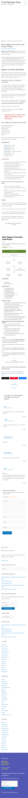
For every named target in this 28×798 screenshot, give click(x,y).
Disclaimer (5, 761)
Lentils (2, 702)
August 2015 (4, 659)
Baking (9, 48)
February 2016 (4, 646)
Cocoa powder (7, 152)
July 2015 (3, 661)
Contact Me (5, 769)
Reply (24, 416)
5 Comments (4, 48)
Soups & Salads (4, 710)
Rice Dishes (4, 706)
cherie (5, 419)
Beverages (3, 681)
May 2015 (3, 665)
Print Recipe (14, 251)
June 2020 (3, 644)
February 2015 (4, 671)
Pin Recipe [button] (15, 255)
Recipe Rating (6, 497)
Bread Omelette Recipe (6, 583)
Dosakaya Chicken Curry (6, 581)
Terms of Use (5, 764)
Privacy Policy (6, 762)
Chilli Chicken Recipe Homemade (8, 589)
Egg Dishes (3, 691)
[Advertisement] (14, 20)
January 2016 (4, 648)
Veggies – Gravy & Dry (6, 714)
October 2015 (4, 655)
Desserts (3, 689)
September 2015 (5, 657)
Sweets (3, 712)
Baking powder (7, 146)
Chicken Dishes (4, 683)
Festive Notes (4, 693)
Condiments (4, 685)
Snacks (3, 708)
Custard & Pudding (5, 687)
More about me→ (5, 560)
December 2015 (4, 650)
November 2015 (4, 652)
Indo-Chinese (4, 700)
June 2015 (3, 663)
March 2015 (4, 669)
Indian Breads (4, 698)
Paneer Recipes (4, 704)
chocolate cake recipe (9, 373)
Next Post (14, 387)
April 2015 (3, 667)
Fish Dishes (3, 695)
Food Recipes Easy (11, 2)
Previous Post (14, 384)
